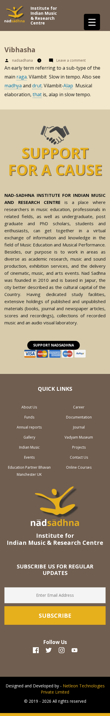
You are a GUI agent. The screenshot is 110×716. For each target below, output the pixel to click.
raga (21, 76)
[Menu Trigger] (92, 22)
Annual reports (29, 427)
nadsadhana (22, 60)
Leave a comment (72, 60)
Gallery (29, 437)
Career (78, 407)
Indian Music (29, 447)
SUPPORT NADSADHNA (53, 345)
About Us (29, 407)
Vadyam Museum (79, 437)
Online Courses (79, 467)
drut (37, 85)
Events (29, 457)
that (37, 94)
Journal (79, 427)
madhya (13, 85)
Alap (68, 85)
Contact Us (79, 457)
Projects (79, 447)
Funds (29, 417)
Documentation (79, 417)
